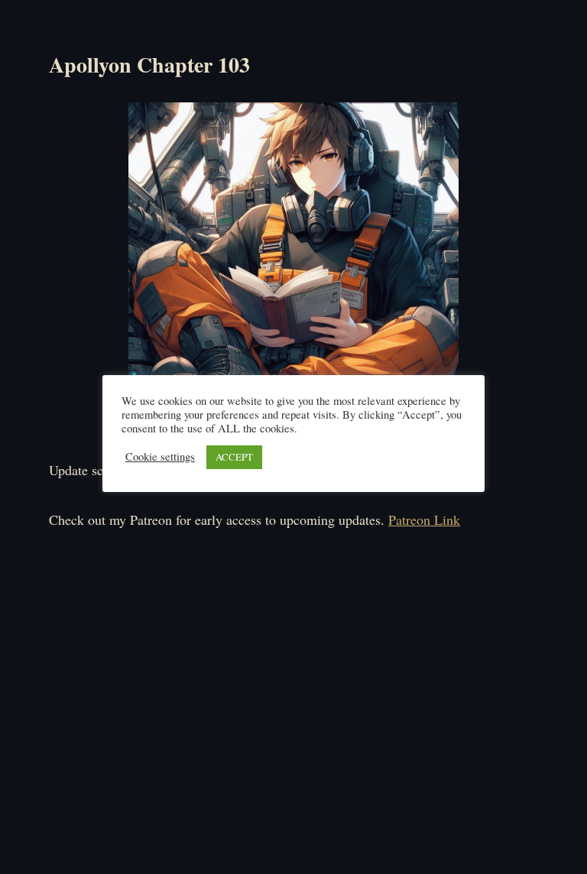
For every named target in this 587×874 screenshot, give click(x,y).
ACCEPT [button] (234, 457)
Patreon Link (424, 519)
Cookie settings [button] (160, 457)
